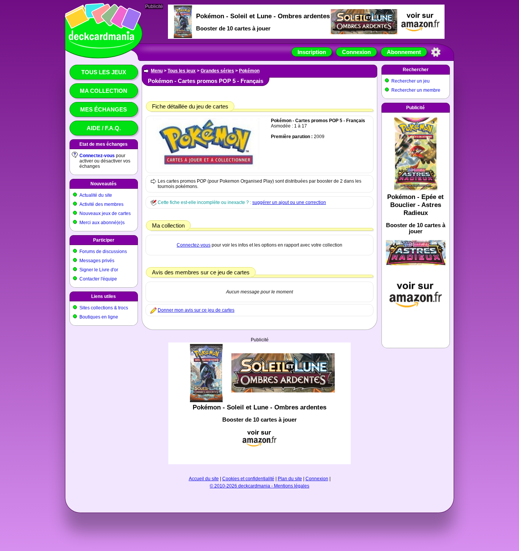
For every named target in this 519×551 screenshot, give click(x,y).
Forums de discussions (103, 251)
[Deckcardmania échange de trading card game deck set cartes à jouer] (101, 48)
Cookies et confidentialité (248, 478)
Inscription (311, 52)
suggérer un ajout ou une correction (289, 202)
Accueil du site (204, 478)
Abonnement (404, 52)
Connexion (356, 52)
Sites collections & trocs (103, 308)
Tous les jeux (103, 72)
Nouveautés (103, 183)
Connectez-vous (97, 155)
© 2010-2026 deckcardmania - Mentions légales (259, 486)
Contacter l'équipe (98, 279)
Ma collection (103, 91)
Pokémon (249, 70)
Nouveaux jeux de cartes (105, 213)
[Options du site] (436, 52)
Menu (157, 70)
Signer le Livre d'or (98, 269)
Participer (103, 240)
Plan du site (290, 478)
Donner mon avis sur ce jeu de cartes (196, 310)
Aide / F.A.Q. (104, 128)
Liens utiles (103, 296)
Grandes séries (217, 70)
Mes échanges (103, 109)
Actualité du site (95, 195)
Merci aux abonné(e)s (102, 222)
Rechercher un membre (415, 90)
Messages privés (96, 260)
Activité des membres (101, 204)
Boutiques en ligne (98, 317)
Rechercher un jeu (410, 81)
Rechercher (416, 69)
